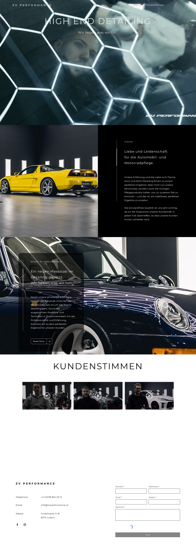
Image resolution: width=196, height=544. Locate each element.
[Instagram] (24, 536)
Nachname (153, 498)
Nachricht (120, 519)
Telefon (152, 509)
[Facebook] (17, 536)
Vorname (119, 498)
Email (118, 509)
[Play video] (47, 395)
